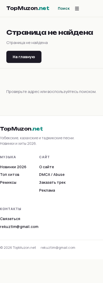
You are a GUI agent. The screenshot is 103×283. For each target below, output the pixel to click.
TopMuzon (27, 8)
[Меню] (77, 9)
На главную (24, 56)
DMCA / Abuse (52, 174)
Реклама (47, 190)
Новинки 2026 (13, 166)
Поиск (64, 8)
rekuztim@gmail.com (19, 226)
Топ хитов (9, 174)
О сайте (46, 166)
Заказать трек (52, 182)
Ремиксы (8, 182)
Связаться (10, 218)
